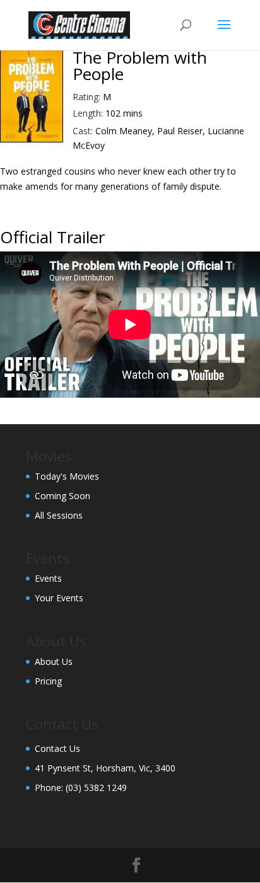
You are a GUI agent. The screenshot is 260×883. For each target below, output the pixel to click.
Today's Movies (67, 476)
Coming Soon (62, 496)
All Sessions (59, 515)
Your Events (59, 598)
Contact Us (57, 748)
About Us (54, 661)
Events (48, 578)
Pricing (48, 681)
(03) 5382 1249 (96, 788)
